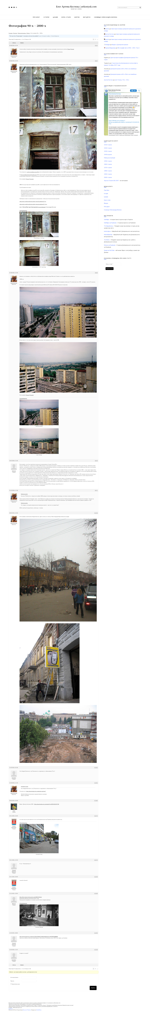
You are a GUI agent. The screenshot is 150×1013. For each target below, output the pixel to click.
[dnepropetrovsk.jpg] (39, 838)
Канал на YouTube (109, 250)
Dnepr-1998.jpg (39, 454)
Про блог (36, 17)
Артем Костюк (108, 80)
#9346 (96, 272)
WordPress (38, 1010)
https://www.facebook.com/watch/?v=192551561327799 (46, 804)
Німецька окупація (109, 158)
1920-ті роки (108, 148)
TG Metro (106, 240)
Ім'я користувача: (14, 977)
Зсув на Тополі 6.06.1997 (111, 180)
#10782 (96, 783)
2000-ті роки (108, 177)
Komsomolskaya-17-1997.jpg (39, 238)
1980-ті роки (108, 171)
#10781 (96, 767)
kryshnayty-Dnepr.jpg (39, 927)
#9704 (96, 460)
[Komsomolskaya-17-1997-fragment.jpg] (39, 253)
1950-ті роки (108, 161)
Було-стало (66, 17)
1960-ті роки (108, 164)
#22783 (96, 933)
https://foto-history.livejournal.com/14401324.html (31, 897)
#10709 (96, 513)
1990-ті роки (108, 174)
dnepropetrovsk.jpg (39, 854)
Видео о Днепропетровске (120, 45)
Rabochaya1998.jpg (39, 426)
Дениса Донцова (30, 179)
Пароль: (12, 981)
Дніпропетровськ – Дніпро (24, 33)
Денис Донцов (70, 49)
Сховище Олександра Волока (105, 17)
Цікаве (55, 17)
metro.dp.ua (107, 231)
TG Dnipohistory (108, 226)
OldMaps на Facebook (110, 223)
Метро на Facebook (109, 245)
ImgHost (10, 1008)
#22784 (96, 949)
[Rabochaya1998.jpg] (39, 412)
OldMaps (106, 219)
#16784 (96, 876)
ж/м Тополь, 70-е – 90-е (122, 80)
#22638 (96, 893)
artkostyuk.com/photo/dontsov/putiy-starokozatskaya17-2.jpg (33, 204)
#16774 (96, 816)
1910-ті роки (108, 145)
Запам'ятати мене (16, 984)
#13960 (96, 800)
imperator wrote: (24, 786)
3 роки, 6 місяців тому (43, 36)
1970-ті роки (108, 167)
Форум (77, 17)
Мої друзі (86, 17)
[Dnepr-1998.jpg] (39, 441)
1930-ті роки (108, 151)
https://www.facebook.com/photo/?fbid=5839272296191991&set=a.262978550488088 (39, 936)
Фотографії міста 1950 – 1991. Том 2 (128, 48)
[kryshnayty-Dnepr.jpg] (39, 915)
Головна (10, 33)
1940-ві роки (108, 154)
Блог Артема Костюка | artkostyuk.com (76, 6)
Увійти (93, 988)
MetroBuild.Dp (108, 234)
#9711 (96, 490)
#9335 (96, 45)
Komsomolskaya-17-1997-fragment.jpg (39, 267)
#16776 (96, 860)
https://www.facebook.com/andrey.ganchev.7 (36, 791)
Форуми (15, 33)
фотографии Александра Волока (28, 174)
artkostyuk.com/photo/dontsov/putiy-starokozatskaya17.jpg (33, 201)
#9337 (96, 61)
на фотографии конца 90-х (33, 172)
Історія (46, 17)
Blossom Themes (27, 1010)
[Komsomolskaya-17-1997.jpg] (39, 224)
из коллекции (42, 207)
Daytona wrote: (24, 494)
